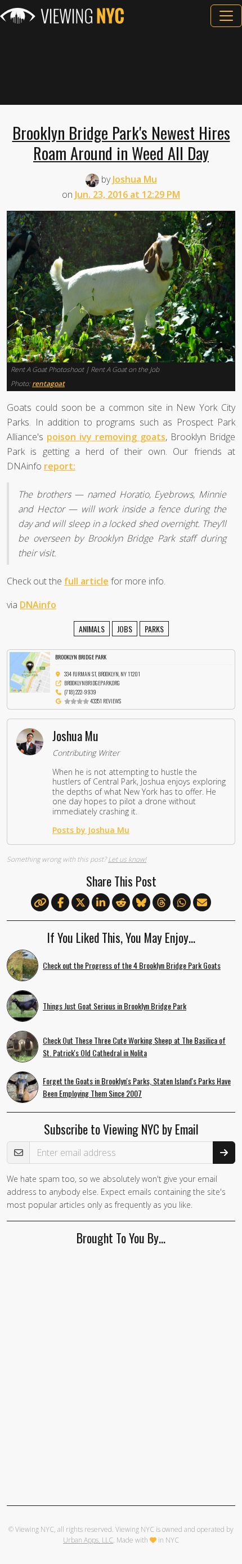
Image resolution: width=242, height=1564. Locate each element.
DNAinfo (38, 605)
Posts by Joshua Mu (90, 830)
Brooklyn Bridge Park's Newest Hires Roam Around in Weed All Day (121, 143)
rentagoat (48, 383)
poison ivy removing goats (106, 437)
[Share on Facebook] (60, 903)
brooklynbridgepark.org (92, 683)
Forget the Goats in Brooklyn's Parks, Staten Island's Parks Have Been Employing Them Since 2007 (137, 1087)
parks (154, 629)
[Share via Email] (202, 903)
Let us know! (127, 859)
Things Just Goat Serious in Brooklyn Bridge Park (114, 1006)
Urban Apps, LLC (88, 1540)
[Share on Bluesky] (141, 903)
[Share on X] (80, 903)
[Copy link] (40, 902)
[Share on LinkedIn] (101, 903)
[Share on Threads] (162, 903)
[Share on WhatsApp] (182, 903)
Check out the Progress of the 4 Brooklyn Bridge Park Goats (132, 965)
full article (86, 581)
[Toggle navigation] (226, 16)
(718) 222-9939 (80, 692)
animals (92, 629)
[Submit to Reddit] (121, 903)
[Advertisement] (121, 66)
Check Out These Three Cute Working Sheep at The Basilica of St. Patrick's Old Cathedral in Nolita (134, 1046)
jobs (124, 629)
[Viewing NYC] (62, 16)
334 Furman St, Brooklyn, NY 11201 (102, 674)
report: (59, 466)
